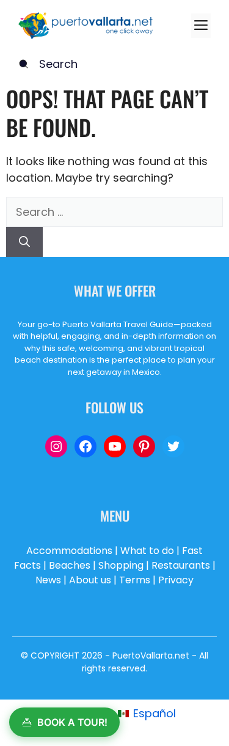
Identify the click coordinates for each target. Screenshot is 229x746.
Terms (134, 580)
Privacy (176, 580)
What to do (147, 551)
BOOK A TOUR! (72, 722)
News (48, 580)
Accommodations (69, 551)
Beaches (69, 565)
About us (90, 580)
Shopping (121, 565)
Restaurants (180, 565)
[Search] (24, 242)
